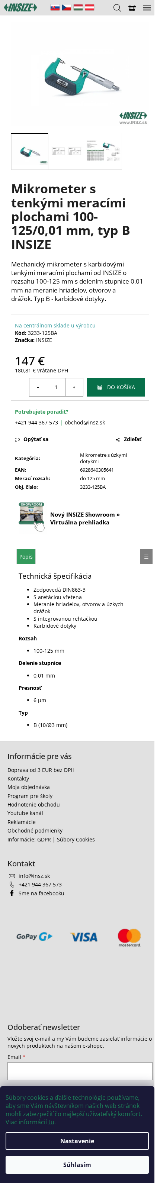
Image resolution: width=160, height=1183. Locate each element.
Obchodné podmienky (35, 830)
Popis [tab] (26, 556)
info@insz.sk (34, 875)
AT (90, 7)
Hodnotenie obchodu (33, 804)
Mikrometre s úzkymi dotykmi (103, 458)
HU (78, 7)
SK (55, 7)
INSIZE (44, 339)
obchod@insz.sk (85, 422)
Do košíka (121, 387)
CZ (66, 7)
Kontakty (18, 778)
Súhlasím (77, 1165)
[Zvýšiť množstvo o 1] (74, 387)
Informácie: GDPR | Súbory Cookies (51, 839)
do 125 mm (92, 478)
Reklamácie (21, 821)
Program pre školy (29, 795)
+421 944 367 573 (36, 422)
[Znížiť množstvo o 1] (38, 387)
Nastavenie (77, 1141)
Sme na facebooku (41, 893)
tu (51, 1122)
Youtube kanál (25, 813)
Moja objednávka (28, 787)
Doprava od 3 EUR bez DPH (40, 769)
